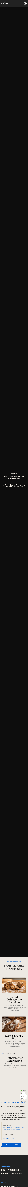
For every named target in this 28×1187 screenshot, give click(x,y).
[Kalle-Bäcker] (4, 3)
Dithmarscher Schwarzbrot (15, 1059)
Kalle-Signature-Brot (14, 1037)
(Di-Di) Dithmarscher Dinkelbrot (15, 999)
